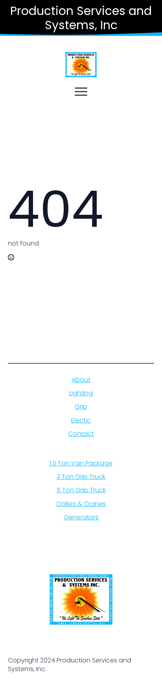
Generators (81, 517)
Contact (81, 434)
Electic (81, 420)
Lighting (81, 393)
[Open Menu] (81, 91)
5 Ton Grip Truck (81, 490)
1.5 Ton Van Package (81, 463)
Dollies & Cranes (81, 504)
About (81, 380)
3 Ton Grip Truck (81, 476)
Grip (81, 406)
